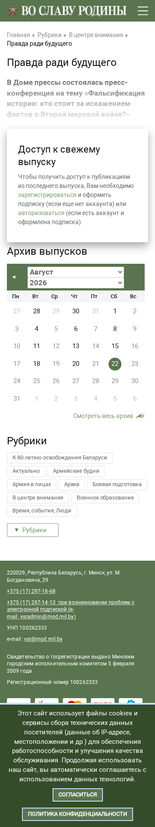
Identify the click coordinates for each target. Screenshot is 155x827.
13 (75, 346)
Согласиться (78, 794)
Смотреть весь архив (103, 415)
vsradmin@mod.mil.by (47, 617)
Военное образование (105, 497)
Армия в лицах (31, 484)
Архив (72, 484)
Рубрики (34, 530)
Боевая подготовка (117, 484)
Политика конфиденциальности (77, 814)
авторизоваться (41, 212)
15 (115, 346)
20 (75, 364)
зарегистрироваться (47, 194)
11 (36, 346)
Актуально (26, 471)
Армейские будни (76, 471)
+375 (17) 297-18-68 (31, 591)
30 (75, 311)
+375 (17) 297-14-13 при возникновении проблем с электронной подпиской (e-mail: (70, 609)
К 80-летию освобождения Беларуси (59, 457)
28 (36, 311)
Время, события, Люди (41, 510)
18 (36, 364)
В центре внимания (37, 497)
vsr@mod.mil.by (43, 639)
